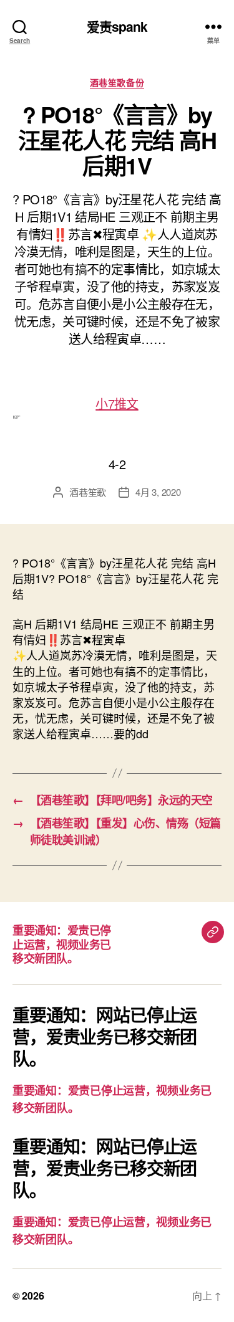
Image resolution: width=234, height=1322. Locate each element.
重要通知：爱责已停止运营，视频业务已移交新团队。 (61, 944)
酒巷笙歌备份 (117, 82)
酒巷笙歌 (87, 491)
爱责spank (117, 26)
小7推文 (116, 403)
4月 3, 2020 (157, 491)
